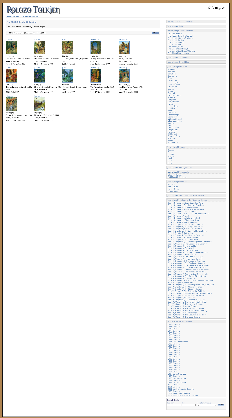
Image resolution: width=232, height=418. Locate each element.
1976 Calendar (174, 329)
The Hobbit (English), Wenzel (180, 36)
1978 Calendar (174, 333)
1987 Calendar (174, 352)
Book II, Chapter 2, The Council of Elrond (185, 224)
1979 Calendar (174, 335)
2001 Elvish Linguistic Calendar (181, 389)
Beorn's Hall (173, 76)
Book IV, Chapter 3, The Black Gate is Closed (187, 267)
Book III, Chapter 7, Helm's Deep (182, 254)
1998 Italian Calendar (177, 378)
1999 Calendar (174, 380)
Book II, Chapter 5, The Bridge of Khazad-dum (187, 231)
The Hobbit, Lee (174, 44)
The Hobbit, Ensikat (176, 40)
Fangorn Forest (174, 95)
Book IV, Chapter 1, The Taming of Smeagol (186, 263)
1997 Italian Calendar (177, 374)
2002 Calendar (174, 391)
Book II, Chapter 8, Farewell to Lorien (184, 237)
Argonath (171, 69)
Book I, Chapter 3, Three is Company (183, 207)
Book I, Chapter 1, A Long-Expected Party (185, 203)
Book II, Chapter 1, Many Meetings (182, 222)
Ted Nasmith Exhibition (177, 177)
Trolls (170, 161)
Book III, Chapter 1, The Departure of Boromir (187, 244)
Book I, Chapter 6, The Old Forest (182, 211)
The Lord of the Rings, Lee (179, 49)
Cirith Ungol (173, 82)
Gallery (15, 16)
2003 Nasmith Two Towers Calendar (183, 395)
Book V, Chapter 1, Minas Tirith (181, 282)
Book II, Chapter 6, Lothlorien (180, 233)
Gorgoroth (172, 100)
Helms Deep (173, 106)
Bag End (171, 72)
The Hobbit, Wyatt (175, 47)
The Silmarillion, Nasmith (178, 53)
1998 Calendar (174, 376)
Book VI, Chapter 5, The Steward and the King (187, 310)
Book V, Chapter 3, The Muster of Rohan (185, 287)
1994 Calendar (174, 365)
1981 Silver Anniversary (178, 342)
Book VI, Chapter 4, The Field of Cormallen (186, 308)
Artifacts (171, 184)
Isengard (171, 110)
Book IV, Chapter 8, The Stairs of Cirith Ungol (187, 276)
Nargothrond (173, 130)
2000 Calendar (174, 385)
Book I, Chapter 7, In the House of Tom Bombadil (188, 214)
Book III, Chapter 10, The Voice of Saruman (186, 261)
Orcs (170, 159)
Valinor (170, 140)
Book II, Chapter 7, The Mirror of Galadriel (186, 235)
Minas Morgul (173, 115)
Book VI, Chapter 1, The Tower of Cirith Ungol (187, 302)
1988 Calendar (174, 354)
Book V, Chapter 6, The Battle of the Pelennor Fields (190, 293)
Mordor (171, 123)
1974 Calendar (174, 324)
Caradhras (172, 80)
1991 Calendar (174, 361)
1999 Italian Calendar (177, 382)
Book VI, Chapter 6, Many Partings (182, 313)
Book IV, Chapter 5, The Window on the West (187, 272)
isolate (170, 22)
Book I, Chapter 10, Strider (179, 216)
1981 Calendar (174, 339)
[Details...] (10, 39)
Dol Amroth (172, 87)
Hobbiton (171, 108)
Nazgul (171, 156)
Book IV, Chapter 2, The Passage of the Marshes (188, 265)
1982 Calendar (174, 344)
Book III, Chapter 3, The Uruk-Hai (182, 246)
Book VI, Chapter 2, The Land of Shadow (185, 304)
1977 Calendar (174, 331)
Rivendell (171, 138)
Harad (170, 104)
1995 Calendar (174, 367)
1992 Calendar (174, 363)
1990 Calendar (174, 359)
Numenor (172, 132)
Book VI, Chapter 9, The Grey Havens (184, 317)
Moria (170, 125)
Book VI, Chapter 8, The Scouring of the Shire (187, 315)
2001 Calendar (174, 387)
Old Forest (172, 134)
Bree (170, 78)
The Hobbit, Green (176, 42)
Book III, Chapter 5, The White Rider (183, 250)
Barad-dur (172, 74)
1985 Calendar (174, 348)
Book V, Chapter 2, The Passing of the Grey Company (191, 285)
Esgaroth (171, 93)
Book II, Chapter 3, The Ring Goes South (185, 227)
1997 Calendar (174, 372)
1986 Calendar (174, 350)
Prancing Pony (174, 136)
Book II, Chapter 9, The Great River (183, 239)
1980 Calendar (174, 337)
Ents (169, 152)
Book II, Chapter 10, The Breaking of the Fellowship (190, 242)
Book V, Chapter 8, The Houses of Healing (186, 295)
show (176, 22)
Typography (173, 191)
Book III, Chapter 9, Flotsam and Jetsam (185, 259)
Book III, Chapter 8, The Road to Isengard (185, 257)
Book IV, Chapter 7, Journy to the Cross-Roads (188, 274)
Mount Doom (173, 127)
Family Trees (173, 189)
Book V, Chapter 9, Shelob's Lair (181, 297)
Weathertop (173, 143)
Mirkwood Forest (175, 119)
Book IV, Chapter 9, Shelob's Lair (182, 278)
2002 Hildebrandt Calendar (179, 393)
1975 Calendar (174, 327)
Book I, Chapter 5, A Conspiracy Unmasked (186, 209)
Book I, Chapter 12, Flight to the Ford (183, 220)
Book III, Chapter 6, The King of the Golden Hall (188, 252)
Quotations (26, 16)
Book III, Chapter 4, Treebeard (181, 248)
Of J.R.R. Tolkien (175, 175)
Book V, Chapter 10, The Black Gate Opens (186, 300)
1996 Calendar (174, 370)
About (35, 16)
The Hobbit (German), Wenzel (180, 38)
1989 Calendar (174, 357)
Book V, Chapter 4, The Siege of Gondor (185, 289)
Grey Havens (173, 102)
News (8, 16)
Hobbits (171, 154)
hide (175, 31)
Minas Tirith (172, 117)
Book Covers (173, 187)
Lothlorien (172, 112)
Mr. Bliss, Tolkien (175, 34)
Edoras (171, 89)
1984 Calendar (174, 346)
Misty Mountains (175, 121)
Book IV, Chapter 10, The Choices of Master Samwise (190, 280)
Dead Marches (174, 84)
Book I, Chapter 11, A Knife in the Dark (184, 218)
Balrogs (171, 150)
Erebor (170, 91)
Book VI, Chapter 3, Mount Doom (182, 306)
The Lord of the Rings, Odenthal (181, 51)
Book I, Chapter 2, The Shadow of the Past (186, 205)
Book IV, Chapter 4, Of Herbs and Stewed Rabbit (188, 270)
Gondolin (171, 97)
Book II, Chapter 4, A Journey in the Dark (185, 229)
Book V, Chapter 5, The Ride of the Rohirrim (186, 291)
